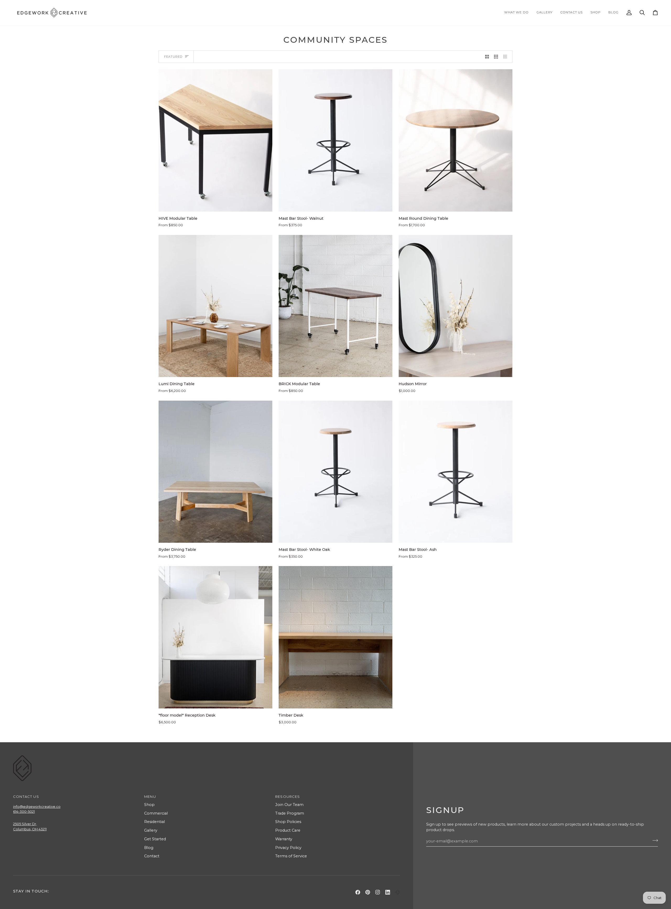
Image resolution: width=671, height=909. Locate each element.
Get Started (155, 839)
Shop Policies (288, 821)
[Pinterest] (367, 892)
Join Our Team (289, 804)
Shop (149, 804)
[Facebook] (357, 892)
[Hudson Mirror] (455, 306)
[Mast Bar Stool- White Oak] (335, 472)
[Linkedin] (387, 892)
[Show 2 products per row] (487, 57)
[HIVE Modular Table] (215, 140)
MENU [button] (150, 796)
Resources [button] (287, 796)
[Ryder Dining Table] (215, 472)
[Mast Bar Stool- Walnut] (335, 140)
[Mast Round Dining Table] (455, 140)
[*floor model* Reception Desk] (215, 637)
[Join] (653, 840)
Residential (154, 821)
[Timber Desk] (335, 637)
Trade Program (289, 813)
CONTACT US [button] (26, 796)
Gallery (150, 830)
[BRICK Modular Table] (335, 306)
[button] (516, 12)
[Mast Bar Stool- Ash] (455, 472)
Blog (148, 847)
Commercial (156, 813)
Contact (151, 856)
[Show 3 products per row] (496, 57)
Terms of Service (291, 856)
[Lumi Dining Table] (215, 306)
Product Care (287, 830)
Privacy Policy (288, 847)
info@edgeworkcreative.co (37, 806)
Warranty (283, 839)
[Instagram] (377, 892)
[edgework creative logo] (397, 892)
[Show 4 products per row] (506, 57)
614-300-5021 (24, 811)
